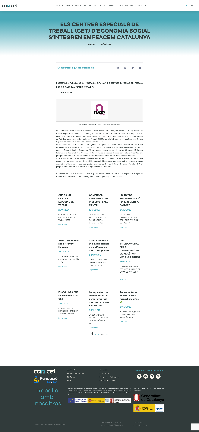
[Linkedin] (139, 376)
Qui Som (59, 5)
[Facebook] (152, 376)
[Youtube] (145, 376)
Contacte (141, 5)
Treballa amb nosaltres (120, 5)
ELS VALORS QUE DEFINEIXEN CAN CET (68, 295)
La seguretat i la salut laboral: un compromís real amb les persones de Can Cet (99, 299)
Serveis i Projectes (76, 5)
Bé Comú (93, 5)
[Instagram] (158, 376)
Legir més (62, 224)
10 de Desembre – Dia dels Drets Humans (68, 244)
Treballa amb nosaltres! (49, 397)
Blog (102, 5)
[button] (117, 67)
